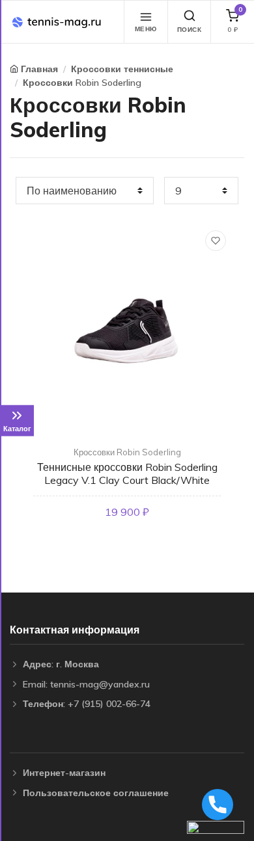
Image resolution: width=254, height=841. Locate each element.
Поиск (189, 29)
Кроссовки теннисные (122, 69)
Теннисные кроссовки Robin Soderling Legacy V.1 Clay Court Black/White (127, 473)
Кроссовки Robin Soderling (82, 82)
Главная (39, 69)
